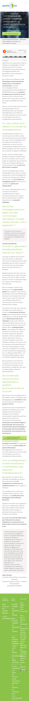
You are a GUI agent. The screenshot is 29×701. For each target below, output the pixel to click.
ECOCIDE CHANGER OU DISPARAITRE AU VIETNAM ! (14, 611)
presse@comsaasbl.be (9, 443)
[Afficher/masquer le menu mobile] (26, 2)
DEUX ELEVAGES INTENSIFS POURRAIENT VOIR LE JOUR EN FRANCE (14, 645)
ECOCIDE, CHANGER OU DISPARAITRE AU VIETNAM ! (14, 627)
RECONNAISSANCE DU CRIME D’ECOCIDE (14, 659)
